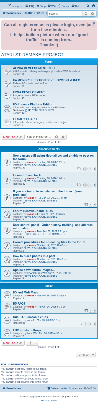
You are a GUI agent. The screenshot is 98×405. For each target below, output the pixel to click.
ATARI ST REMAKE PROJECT (32, 54)
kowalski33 (33, 273)
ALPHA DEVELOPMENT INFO (34, 68)
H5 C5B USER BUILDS (41, 110)
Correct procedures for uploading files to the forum (49, 242)
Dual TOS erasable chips (30, 317)
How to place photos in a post (34, 256)
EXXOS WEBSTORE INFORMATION (44, 234)
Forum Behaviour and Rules (33, 211)
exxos (30, 162)
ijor (29, 320)
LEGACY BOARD (25, 119)
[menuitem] (15, 6)
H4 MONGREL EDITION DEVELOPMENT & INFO (46, 80)
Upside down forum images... (34, 270)
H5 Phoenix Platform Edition (33, 104)
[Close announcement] (94, 23)
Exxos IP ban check (27, 175)
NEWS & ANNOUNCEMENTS (40, 164)
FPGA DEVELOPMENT (29, 92)
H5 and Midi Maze (25, 292)
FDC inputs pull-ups (27, 330)
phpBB (37, 396)
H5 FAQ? (19, 303)
